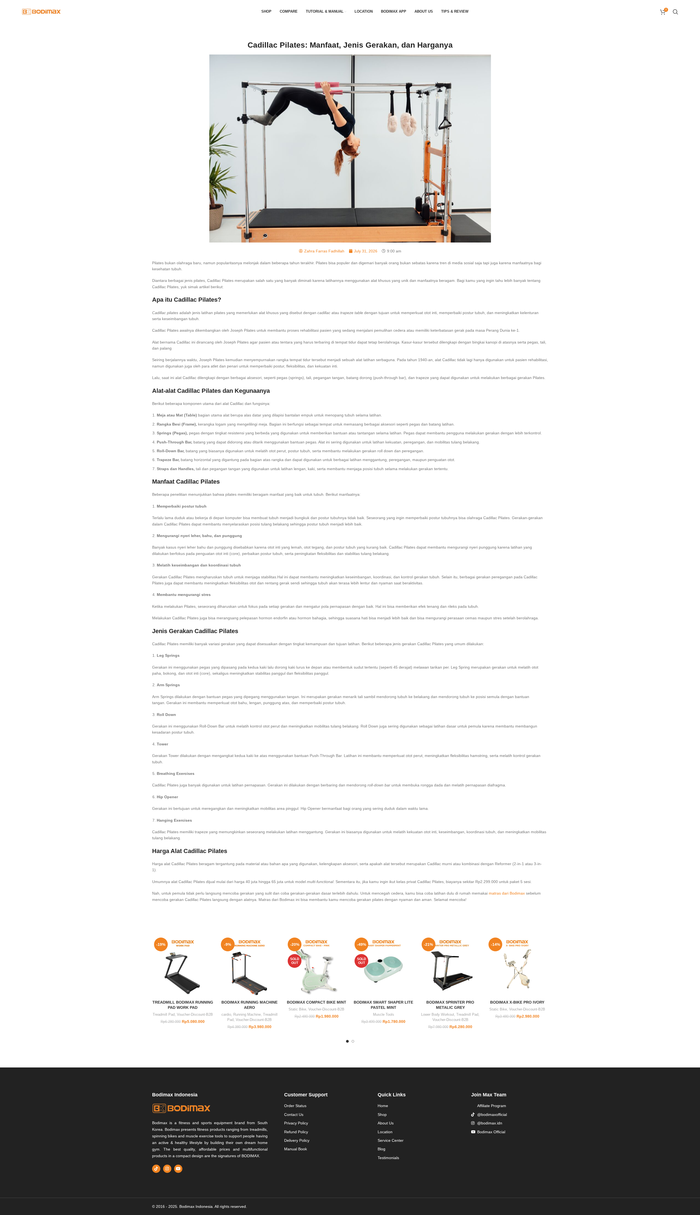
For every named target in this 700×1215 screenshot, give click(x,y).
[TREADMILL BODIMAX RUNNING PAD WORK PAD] (182, 966)
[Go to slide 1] (347, 1041)
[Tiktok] (156, 1169)
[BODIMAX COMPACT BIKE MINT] (316, 966)
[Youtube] (178, 1169)
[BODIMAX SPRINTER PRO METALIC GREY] (450, 966)
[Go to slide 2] (353, 1041)
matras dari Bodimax (507, 893)
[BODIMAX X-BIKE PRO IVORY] (517, 966)
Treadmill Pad (164, 1014)
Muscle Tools (383, 1014)
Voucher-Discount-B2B (195, 1014)
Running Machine (247, 1014)
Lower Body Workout (437, 1014)
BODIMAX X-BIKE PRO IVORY (517, 1002)
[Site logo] (41, 11)
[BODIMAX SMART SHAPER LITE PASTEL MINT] (383, 966)
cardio (226, 1014)
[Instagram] (167, 1169)
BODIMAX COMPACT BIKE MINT (316, 1002)
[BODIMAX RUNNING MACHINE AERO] (249, 966)
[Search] (675, 11)
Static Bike (297, 1009)
